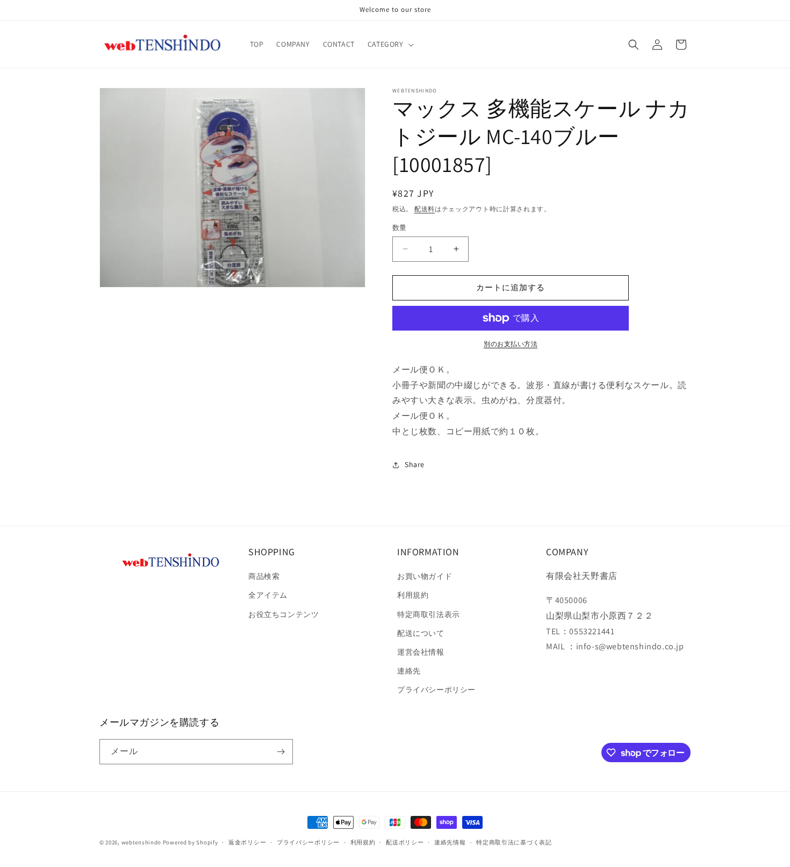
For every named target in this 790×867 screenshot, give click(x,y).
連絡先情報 (450, 842)
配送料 (424, 209)
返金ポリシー (247, 842)
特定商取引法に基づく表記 (513, 842)
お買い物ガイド (424, 576)
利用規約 (412, 595)
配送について (420, 633)
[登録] (280, 751)
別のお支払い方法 (510, 344)
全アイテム (268, 595)
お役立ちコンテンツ (283, 614)
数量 (399, 227)
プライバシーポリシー (436, 689)
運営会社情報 (420, 652)
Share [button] (415, 464)
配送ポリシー (404, 842)
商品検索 (263, 576)
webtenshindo (141, 842)
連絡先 (409, 671)
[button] (389, 44)
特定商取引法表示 (428, 614)
